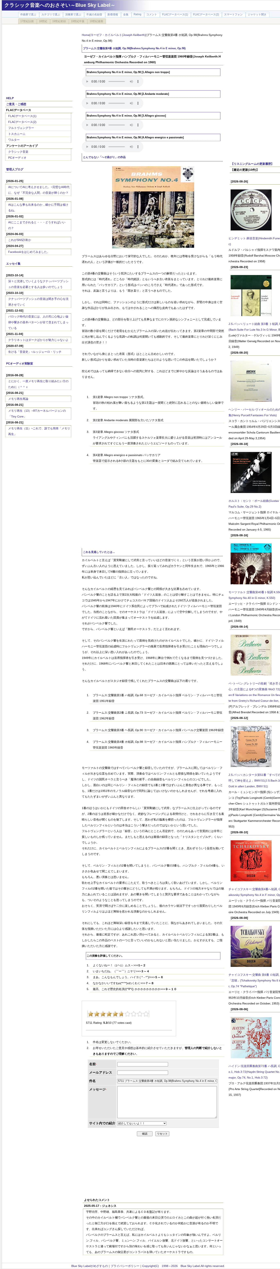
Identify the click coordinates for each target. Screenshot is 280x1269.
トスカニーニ (16, 133)
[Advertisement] (38, 58)
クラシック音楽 (18, 151)
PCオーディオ (17, 157)
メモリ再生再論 (18, 398)
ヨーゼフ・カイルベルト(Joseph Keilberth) (118, 35)
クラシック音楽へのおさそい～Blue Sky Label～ (59, 5)
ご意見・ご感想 (16, 104)
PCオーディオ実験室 (19, 363)
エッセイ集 (13, 263)
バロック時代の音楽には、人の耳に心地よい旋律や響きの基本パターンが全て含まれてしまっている (38, 322)
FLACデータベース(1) (22, 116)
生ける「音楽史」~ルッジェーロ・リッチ (34, 351)
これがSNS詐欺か (19, 240)
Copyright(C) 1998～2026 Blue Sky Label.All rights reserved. (183, 1266)
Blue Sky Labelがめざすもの (89, 1266)
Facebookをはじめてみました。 (29, 251)
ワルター (14, 139)
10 (146, 1014)
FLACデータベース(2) (22, 122)
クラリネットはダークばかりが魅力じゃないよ (38, 340)
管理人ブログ (14, 169)
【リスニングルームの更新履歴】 (252, 163)
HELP (10, 98)
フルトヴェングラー (21, 128)
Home (86, 35)
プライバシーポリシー (125, 1266)
